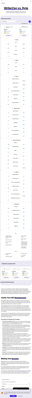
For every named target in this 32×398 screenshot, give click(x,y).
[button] (8, 31)
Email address (4, 383)
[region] (16, 274)
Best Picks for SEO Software (20, 370)
